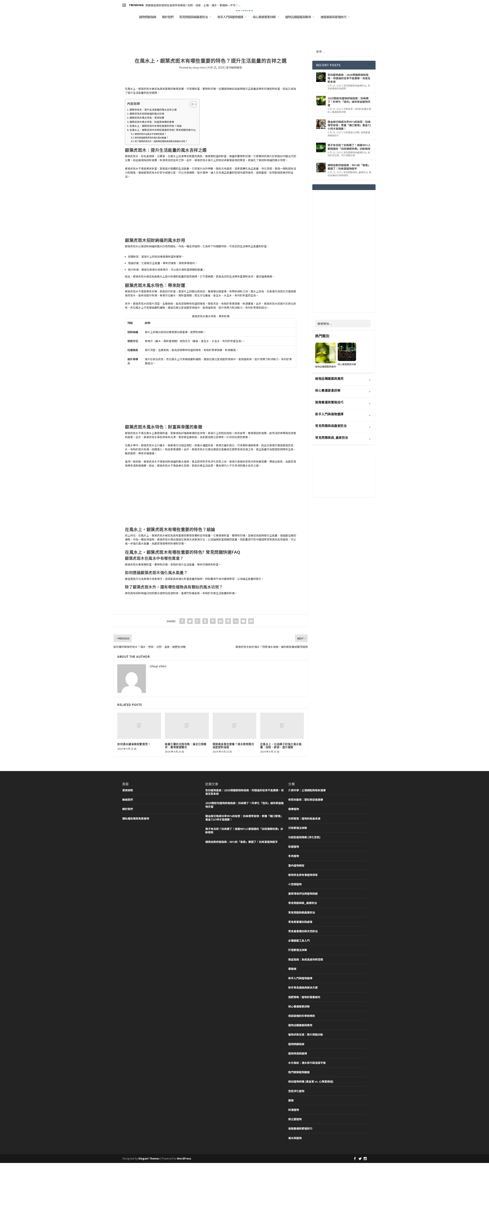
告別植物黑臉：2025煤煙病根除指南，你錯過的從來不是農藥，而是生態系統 (349, 78)
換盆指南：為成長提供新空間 (305, 959)
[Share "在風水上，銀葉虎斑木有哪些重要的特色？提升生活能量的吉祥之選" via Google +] (197, 621)
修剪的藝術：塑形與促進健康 (305, 799)
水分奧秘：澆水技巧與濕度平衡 (307, 1063)
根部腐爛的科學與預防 (301, 1016)
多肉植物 (293, 856)
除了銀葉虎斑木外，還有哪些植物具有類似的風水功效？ (161, 141)
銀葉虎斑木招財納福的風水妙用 (147, 113)
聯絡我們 (127, 799)
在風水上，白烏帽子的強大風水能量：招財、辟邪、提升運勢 (281, 745)
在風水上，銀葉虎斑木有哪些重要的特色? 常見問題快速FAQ (163, 130)
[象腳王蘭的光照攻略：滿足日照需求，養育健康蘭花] (187, 726)
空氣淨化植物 (296, 1091)
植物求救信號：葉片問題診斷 (349, 154)
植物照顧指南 (147, 17)
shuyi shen (199, 67)
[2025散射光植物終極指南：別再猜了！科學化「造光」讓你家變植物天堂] (321, 100)
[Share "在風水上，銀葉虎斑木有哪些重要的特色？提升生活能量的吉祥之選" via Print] (251, 621)
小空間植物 (295, 884)
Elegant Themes (148, 1158)
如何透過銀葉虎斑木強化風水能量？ (151, 137)
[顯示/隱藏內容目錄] (191, 104)
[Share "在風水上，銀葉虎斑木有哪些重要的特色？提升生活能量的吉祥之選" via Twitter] (190, 621)
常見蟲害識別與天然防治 (303, 931)
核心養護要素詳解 (264, 17)
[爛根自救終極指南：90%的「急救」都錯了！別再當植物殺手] (321, 167)
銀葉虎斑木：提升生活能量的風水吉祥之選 (153, 109)
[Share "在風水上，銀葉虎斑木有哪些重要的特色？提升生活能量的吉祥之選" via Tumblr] (205, 621)
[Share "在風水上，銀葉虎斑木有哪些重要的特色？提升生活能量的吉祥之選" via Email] (243, 621)
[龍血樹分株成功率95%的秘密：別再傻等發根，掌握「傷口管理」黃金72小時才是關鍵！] (321, 124)
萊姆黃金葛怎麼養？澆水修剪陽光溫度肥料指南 (233, 745)
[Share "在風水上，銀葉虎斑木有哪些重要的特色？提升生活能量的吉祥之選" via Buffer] (228, 621)
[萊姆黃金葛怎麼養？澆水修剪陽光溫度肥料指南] (234, 726)
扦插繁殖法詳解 (297, 950)
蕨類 (291, 1100)
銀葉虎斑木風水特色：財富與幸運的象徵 (152, 122)
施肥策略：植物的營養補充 (304, 997)
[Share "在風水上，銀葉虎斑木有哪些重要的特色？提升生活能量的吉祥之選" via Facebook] (182, 621)
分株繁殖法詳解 (351, 132)
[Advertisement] (210, 209)
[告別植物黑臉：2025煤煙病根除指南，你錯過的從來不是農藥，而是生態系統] (321, 77)
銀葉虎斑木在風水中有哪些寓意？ (150, 133)
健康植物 (293, 809)
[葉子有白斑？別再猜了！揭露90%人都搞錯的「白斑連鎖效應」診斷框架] (321, 147)
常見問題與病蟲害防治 (193, 17)
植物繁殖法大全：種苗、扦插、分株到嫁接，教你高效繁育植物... (184, 5)
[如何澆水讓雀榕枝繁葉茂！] (139, 726)
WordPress (184, 1158)
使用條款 (127, 790)
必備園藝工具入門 (299, 940)
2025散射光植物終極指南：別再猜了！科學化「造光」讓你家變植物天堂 (349, 101)
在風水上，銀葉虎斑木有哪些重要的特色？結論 (156, 126)
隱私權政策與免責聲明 (135, 818)
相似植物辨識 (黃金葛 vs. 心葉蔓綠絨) (310, 1081)
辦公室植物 (295, 1119)
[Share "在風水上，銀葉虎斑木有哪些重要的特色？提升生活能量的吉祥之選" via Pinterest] (213, 621)
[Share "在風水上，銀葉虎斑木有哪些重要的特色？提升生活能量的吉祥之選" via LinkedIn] (220, 621)
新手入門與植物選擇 (230, 17)
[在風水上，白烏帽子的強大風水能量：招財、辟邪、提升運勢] (282, 726)
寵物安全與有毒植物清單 (303, 875)
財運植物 (293, 1110)
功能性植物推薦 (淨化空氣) (304, 837)
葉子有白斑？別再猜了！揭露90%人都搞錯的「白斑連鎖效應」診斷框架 (349, 146)
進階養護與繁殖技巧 (333, 17)
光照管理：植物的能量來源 (357, 108)
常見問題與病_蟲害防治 (355, 172)
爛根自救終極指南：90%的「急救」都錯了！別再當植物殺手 (349, 166)
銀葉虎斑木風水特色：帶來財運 (147, 117)
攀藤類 (292, 969)
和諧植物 (293, 846)
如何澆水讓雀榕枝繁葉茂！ (134, 744)
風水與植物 (295, 1138)
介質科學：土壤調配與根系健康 (307, 790)
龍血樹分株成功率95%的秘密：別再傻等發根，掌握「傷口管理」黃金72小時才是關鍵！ (349, 125)
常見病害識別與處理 (300, 922)
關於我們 (167, 17)
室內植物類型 (234, 67)
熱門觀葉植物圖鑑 (299, 1072)
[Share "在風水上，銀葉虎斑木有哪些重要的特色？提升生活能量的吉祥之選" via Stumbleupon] (236, 621)
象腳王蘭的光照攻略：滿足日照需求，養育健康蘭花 (185, 745)
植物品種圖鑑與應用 (298, 17)
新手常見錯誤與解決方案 (303, 987)
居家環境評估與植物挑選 (303, 893)
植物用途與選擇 (297, 1053)
